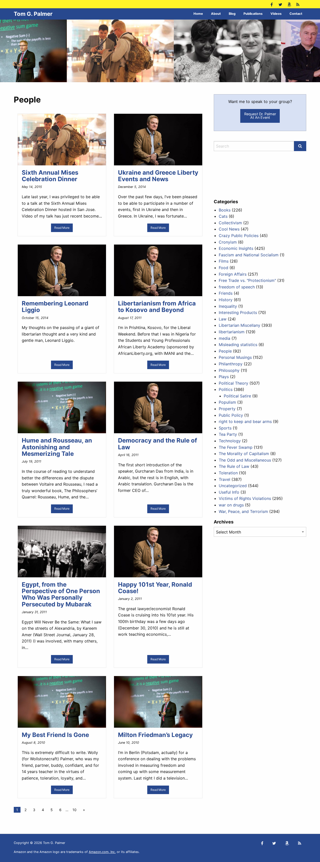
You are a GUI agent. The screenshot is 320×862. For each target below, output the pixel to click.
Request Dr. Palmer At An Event (260, 116)
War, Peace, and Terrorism (243, 511)
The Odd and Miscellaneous (245, 460)
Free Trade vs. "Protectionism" (247, 280)
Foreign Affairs (232, 274)
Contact (296, 14)
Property (227, 408)
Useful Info (229, 492)
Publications (253, 14)
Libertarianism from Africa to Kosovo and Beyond (157, 306)
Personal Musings (235, 357)
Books (224, 209)
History (225, 299)
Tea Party (228, 434)
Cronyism (228, 242)
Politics (225, 389)
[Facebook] (271, 4)
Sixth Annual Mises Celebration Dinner (50, 176)
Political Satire (237, 395)
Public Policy (231, 415)
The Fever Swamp (235, 447)
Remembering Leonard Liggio (55, 306)
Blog (232, 14)
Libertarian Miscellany (239, 325)
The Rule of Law (234, 466)
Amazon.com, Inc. (102, 852)
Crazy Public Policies (238, 235)
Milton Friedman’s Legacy (155, 734)
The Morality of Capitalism (244, 453)
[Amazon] (289, 4)
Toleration (228, 472)
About (216, 14)
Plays (224, 376)
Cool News (229, 229)
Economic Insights (236, 248)
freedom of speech (237, 286)
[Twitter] (280, 4)
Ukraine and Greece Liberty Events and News (158, 176)
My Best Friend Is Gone (55, 734)
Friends (225, 293)
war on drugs (231, 504)
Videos (276, 14)
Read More (62, 228)
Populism (227, 402)
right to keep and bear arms (245, 421)
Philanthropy (230, 363)
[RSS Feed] (298, 4)
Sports (225, 427)
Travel (224, 479)
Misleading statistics (238, 344)
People (225, 351)
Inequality (228, 306)
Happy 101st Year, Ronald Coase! (155, 588)
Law (222, 318)
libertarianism (231, 331)
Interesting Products (238, 312)
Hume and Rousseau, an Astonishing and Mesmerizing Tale (57, 447)
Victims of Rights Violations (245, 498)
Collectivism (230, 222)
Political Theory (233, 383)
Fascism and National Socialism (248, 254)
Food (223, 267)
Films (223, 261)
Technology (230, 440)
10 (74, 810)
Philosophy (229, 370)
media (224, 338)
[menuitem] (198, 14)
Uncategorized (233, 485)
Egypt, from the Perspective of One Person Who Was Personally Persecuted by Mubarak (61, 594)
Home (198, 14)
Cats (223, 216)
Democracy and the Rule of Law (157, 444)
